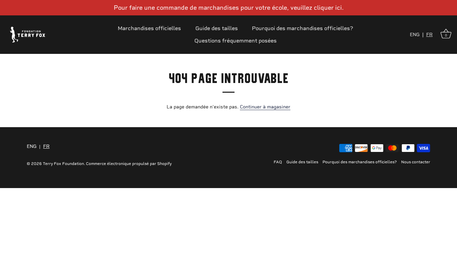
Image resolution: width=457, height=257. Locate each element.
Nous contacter (415, 162)
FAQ (278, 162)
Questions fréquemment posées (235, 40)
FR (429, 34)
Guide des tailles (216, 28)
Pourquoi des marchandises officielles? (302, 28)
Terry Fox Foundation (63, 163)
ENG (415, 34)
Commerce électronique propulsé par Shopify (129, 163)
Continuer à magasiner (265, 107)
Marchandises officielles (149, 28)
